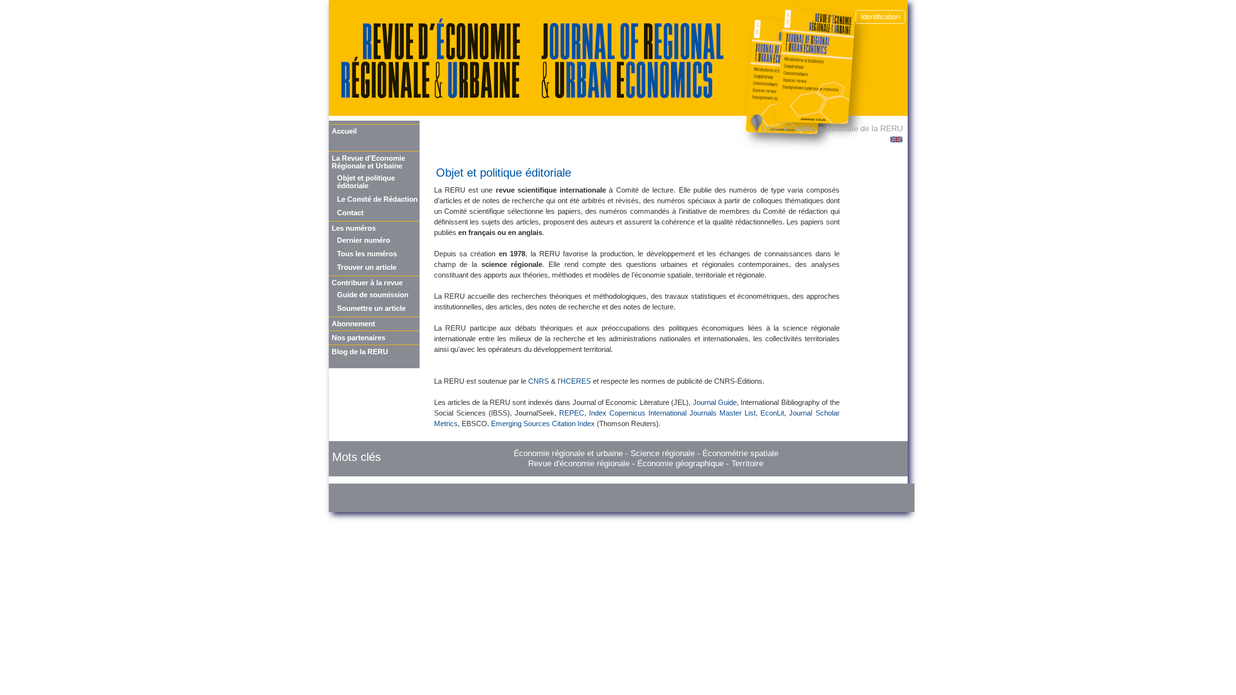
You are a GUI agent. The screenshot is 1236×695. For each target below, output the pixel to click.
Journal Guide (715, 402)
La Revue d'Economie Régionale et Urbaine (368, 162)
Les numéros (354, 228)
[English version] (896, 139)
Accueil (344, 131)
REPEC (571, 413)
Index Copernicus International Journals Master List (672, 413)
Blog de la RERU (360, 352)
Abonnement (353, 324)
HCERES (576, 381)
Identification (880, 17)
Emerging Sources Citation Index (543, 424)
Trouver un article (366, 267)
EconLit (772, 413)
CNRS (538, 381)
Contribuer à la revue (367, 283)
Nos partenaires (358, 338)
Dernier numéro (363, 240)
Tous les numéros (367, 254)
